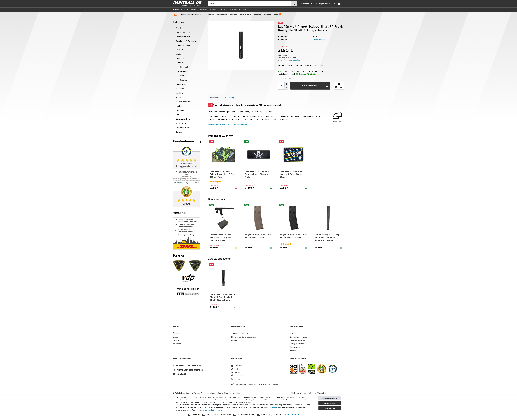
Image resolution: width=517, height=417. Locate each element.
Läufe (186, 9)
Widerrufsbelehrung (297, 340)
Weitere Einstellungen (291, 414)
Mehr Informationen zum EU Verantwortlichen (227, 125)
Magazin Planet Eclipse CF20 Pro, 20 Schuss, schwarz (293, 236)
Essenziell (196, 414)
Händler (234, 340)
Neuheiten (222, 14)
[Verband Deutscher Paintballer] (188, 278)
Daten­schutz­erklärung (213, 410)
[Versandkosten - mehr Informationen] (297, 60)
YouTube (238, 366)
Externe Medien (225, 414)
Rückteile (193, 9)
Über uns (176, 334)
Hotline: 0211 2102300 (187, 365)
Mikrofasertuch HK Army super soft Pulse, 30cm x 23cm (291, 174)
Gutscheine (245, 14)
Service (257, 14)
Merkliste (339, 87)
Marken (233, 14)
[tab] (215, 97)
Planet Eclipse (319, 39)
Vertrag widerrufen (297, 344)
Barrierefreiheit (295, 347)
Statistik (209, 414)
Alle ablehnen (330, 408)
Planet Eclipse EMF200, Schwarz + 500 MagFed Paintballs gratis (220, 237)
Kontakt (181, 374)
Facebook (238, 376)
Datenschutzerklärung (298, 337)
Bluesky (237, 373)
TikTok (237, 369)
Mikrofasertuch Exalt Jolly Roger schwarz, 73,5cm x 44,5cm (257, 174)
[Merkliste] (333, 3)
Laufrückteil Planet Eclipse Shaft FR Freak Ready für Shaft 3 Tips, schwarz (222, 297)
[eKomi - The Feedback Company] (321, 369)
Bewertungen (231, 97)
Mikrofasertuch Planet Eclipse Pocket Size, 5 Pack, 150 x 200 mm (223, 174)
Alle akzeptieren (330, 403)
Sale (276, 14)
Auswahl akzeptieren (329, 398)
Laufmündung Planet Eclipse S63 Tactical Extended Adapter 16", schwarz (328, 237)
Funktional (277, 414)
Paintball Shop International (204, 393)
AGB (292, 334)
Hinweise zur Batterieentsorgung (243, 337)
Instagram (238, 379)
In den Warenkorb (309, 86)
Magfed (267, 14)
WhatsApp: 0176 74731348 (190, 370)
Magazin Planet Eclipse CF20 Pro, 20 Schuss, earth (258, 236)
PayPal (264, 414)
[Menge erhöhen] (286, 84)
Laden (211, 14)
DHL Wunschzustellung (246, 414)
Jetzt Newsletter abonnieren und (256, 385)
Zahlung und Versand (239, 334)
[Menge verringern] (286, 88)
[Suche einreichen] (294, 3)
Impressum (294, 350)
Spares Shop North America (229, 393)
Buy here (319, 65)
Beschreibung (216, 97)
